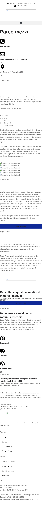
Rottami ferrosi (7, 466)
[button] (21, 23)
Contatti (4, 442)
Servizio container (8, 471)
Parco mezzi (6, 475)
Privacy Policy (7, 451)
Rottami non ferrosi (8, 462)
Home (4, 437)
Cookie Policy (7, 446)
